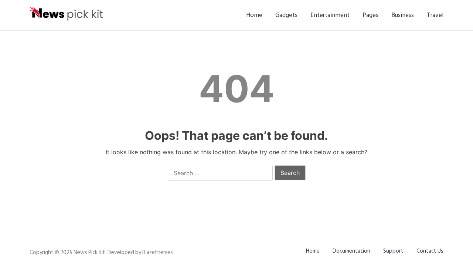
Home (254, 15)
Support (393, 251)
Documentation (351, 251)
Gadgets (286, 15)
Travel (435, 15)
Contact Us (429, 251)
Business (402, 15)
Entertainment (330, 15)
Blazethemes (157, 252)
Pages (370, 15)
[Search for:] (220, 173)
